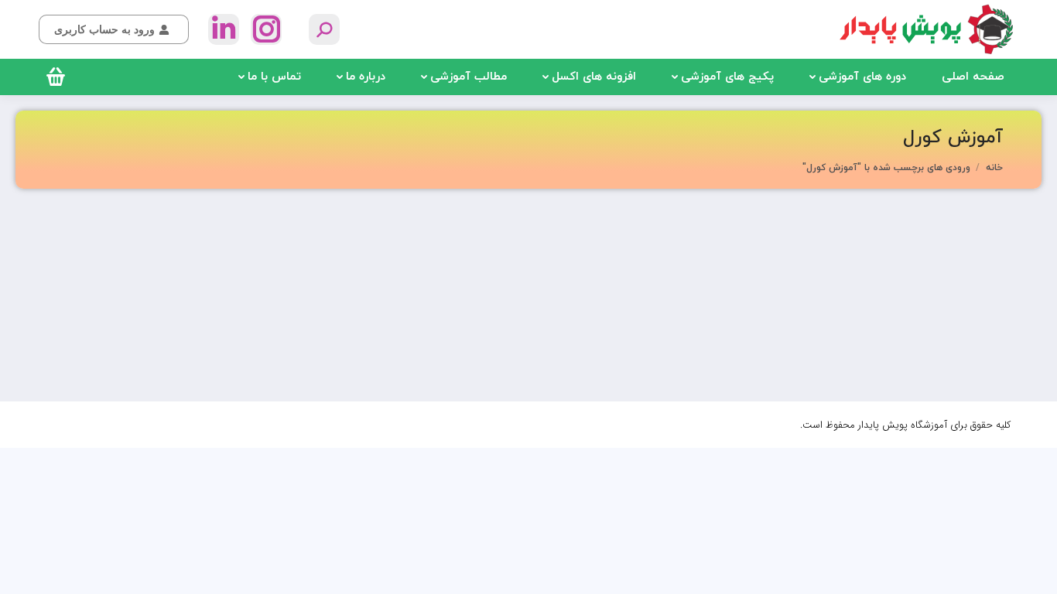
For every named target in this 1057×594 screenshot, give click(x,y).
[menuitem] (973, 77)
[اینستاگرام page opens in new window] (266, 29)
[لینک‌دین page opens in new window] (223, 29)
